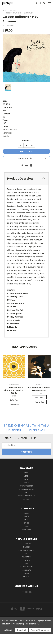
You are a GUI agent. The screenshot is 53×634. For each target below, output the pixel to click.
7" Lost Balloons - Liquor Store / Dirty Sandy (14, 390)
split (26, 553)
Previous (3, 370)
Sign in (21, 496)
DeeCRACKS (26, 544)
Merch (26, 476)
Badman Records (26, 489)
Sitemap (26, 499)
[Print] (31, 165)
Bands (26, 483)
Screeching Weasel (27, 550)
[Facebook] (22, 165)
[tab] (26, 178)
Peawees (26, 560)
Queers (26, 563)
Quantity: (26, 140)
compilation (26, 557)
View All (26, 577)
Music (26, 473)
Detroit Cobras (26, 567)
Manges (26, 547)
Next (50, 370)
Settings (8, 630)
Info (26, 492)
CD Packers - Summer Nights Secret (39, 389)
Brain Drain (26, 530)
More (26, 479)
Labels (26, 526)
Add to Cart (14, 405)
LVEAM (26, 573)
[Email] (26, 165)
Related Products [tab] (24, 347)
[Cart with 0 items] (44, 3)
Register (31, 496)
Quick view (14, 400)
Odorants (26, 570)
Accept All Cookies (40, 630)
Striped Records (26, 486)
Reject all (21, 630)
